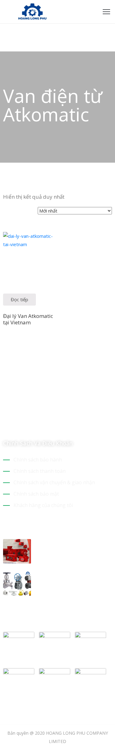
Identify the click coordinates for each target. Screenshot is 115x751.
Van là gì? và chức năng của (72, 575)
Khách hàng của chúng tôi (43, 505)
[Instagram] (27, 425)
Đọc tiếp (19, 299)
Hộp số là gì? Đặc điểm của (71, 542)
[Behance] (59, 425)
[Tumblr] (48, 425)
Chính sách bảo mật (36, 493)
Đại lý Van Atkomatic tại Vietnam (28, 319)
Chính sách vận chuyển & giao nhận (54, 482)
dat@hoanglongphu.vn (38, 405)
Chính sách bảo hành (37, 459)
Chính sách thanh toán (39, 471)
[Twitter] (16, 425)
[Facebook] (5, 425)
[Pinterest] (37, 425)
